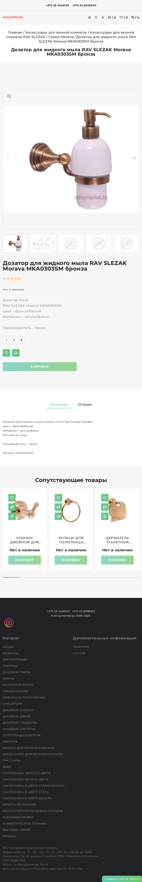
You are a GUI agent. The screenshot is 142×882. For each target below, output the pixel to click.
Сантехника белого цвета (26, 779)
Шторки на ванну (18, 685)
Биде (7, 767)
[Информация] (12, 516)
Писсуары (12, 760)
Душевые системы (19, 729)
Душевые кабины (19, 710)
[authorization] (102, 17)
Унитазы (11, 666)
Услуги (79, 653)
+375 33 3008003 (84, 5)
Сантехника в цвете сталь (26, 792)
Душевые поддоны (20, 722)
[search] (96, 17)
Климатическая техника (25, 823)
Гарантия (81, 647)
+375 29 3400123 (57, 5)
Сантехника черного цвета (27, 773)
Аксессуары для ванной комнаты (56, 32)
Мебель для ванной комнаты (29, 748)
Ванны (9, 678)
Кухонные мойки (18, 817)
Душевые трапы (17, 672)
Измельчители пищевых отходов (33, 811)
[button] (134, 158)
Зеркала (10, 741)
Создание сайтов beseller (122, 879)
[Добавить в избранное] (6, 353)
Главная (15, 32)
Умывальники (16, 691)
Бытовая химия (17, 830)
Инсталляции (15, 659)
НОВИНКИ (11, 653)
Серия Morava (61, 37)
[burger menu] (89, 17)
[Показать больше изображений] (9, 96)
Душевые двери (17, 716)
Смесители (13, 703)
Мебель (10, 836)
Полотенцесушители (22, 735)
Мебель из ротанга (20, 804)
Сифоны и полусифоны (24, 697)
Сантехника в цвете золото (28, 798)
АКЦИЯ (9, 647)
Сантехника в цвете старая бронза (34, 785)
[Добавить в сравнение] (15, 353)
